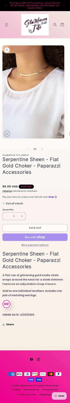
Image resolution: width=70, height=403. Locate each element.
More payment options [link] (35, 245)
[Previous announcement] (6, 5)
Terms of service (26, 394)
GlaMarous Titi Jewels (32, 385)
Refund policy (31, 389)
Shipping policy (47, 394)
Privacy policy (50, 389)
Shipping (7, 191)
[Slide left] (27, 149)
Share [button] (10, 324)
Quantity (8, 209)
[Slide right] (42, 149)
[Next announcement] (64, 5)
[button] (6, 24)
